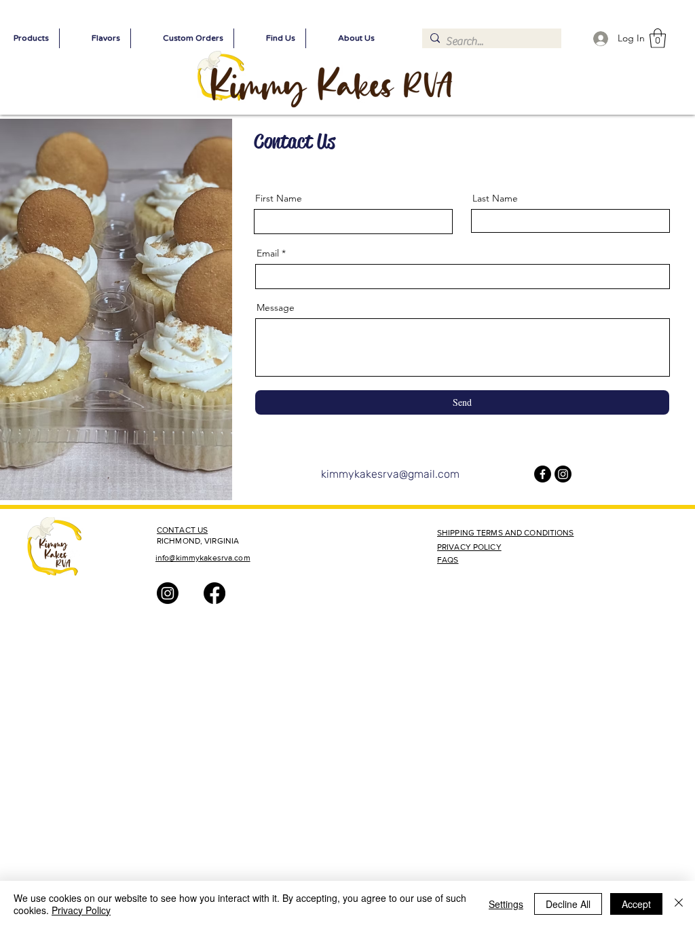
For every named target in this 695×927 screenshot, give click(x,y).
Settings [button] (506, 904)
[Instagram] (563, 474)
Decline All (568, 904)
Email (268, 253)
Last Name (495, 198)
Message (276, 307)
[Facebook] (542, 474)
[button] (658, 38)
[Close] (679, 904)
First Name (278, 198)
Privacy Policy (81, 910)
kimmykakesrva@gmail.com (390, 474)
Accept (636, 904)
